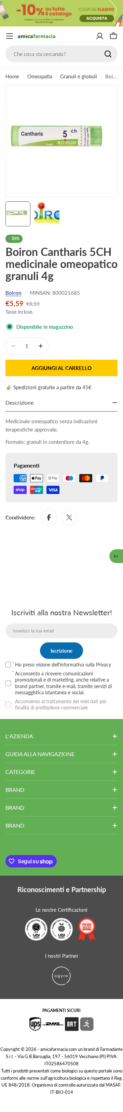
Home (12, 76)
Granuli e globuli (78, 76)
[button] (116, 556)
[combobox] (61, 54)
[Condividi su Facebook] (49, 517)
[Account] (100, 36)
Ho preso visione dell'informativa (63, 664)
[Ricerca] (108, 54)
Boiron (13, 293)
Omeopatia (39, 76)
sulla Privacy (98, 664)
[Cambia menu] (9, 36)
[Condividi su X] (69, 517)
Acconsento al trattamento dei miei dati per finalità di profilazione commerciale (61, 704)
